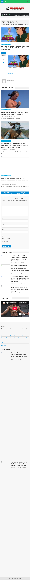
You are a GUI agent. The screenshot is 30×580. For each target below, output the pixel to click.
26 (14, 340)
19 (14, 337)
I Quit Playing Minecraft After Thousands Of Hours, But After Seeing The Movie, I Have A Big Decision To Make (19, 258)
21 (22, 337)
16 (2, 337)
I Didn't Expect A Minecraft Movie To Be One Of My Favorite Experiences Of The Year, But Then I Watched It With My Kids (20, 279)
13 (18, 335)
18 (10, 337)
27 (18, 340)
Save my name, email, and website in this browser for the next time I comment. (6, 240)
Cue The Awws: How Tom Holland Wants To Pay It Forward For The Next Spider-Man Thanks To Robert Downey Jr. (20, 288)
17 (6, 337)
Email (3, 224)
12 (14, 335)
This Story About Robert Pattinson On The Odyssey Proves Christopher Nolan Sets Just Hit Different (20, 463)
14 (22, 335)
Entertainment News (12, 21)
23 (2, 340)
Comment (4, 205)
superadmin (10, 80)
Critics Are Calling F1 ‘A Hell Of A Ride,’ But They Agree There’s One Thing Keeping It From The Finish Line (22, 193)
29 (26, 340)
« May (2, 345)
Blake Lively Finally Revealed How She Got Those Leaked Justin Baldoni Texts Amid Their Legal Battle (19, 355)
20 (18, 337)
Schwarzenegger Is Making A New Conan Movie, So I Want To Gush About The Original (14, 113)
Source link (10, 73)
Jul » (5, 345)
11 (10, 335)
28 (22, 340)
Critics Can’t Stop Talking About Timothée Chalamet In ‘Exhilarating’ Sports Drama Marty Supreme (14, 180)
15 (26, 335)
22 (26, 337)
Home (3, 21)
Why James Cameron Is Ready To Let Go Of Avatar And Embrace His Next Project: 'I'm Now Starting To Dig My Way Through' (14, 145)
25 (10, 340)
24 (6, 340)
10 (6, 335)
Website (4, 230)
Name (3, 218)
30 (2, 342)
